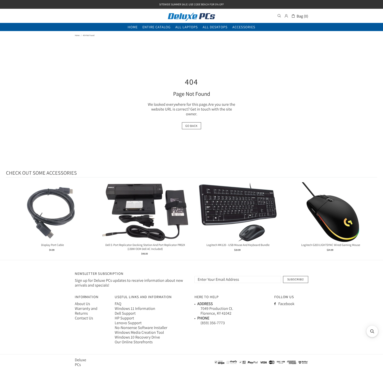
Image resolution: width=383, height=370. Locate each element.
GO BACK (191, 126)
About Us (82, 303)
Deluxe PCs (191, 16)
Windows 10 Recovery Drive (137, 337)
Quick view (52, 216)
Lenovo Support (128, 322)
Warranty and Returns (86, 311)
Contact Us (84, 318)
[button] (372, 331)
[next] (373, 219)
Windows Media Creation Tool (139, 332)
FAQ (118, 303)
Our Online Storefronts (134, 342)
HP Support (124, 318)
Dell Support (125, 313)
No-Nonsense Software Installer (141, 327)
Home (77, 35)
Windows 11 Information (135, 308)
